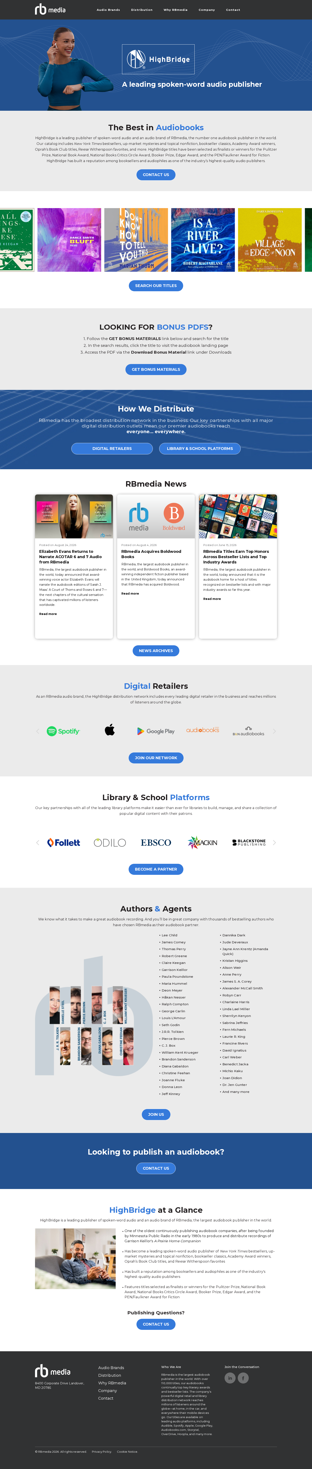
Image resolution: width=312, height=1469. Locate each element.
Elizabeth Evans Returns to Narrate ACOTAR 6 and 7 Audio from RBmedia (70, 556)
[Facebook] (243, 1378)
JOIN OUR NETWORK (156, 758)
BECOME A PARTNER (156, 869)
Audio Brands (108, 9)
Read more (48, 614)
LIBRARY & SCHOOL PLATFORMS (200, 448)
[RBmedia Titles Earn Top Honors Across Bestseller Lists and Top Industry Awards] (238, 516)
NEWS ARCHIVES (156, 650)
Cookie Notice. (127, 1451)
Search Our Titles (156, 285)
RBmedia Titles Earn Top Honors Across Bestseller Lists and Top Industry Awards (236, 556)
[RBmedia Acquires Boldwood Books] (156, 516)
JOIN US (156, 1114)
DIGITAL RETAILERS (112, 448)
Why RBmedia (176, 9)
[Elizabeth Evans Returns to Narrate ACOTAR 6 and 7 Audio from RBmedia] (74, 516)
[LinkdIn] (230, 1378)
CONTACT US (156, 174)
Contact (233, 9)
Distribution (142, 9)
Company (207, 9)
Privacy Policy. (102, 1451)
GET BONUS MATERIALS (156, 369)
